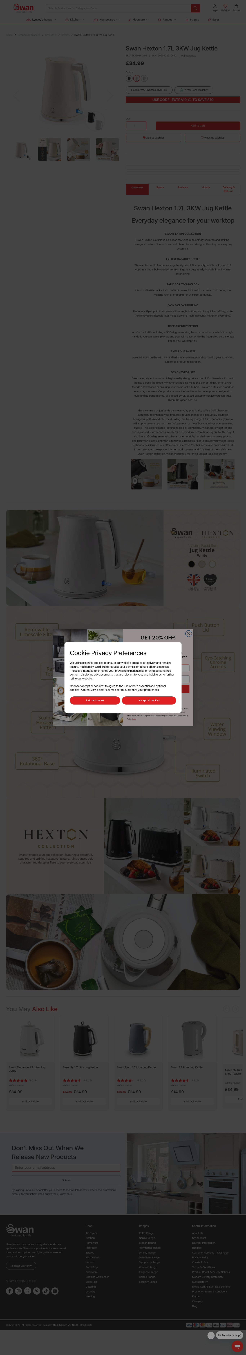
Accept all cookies (149, 700)
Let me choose (95, 700)
